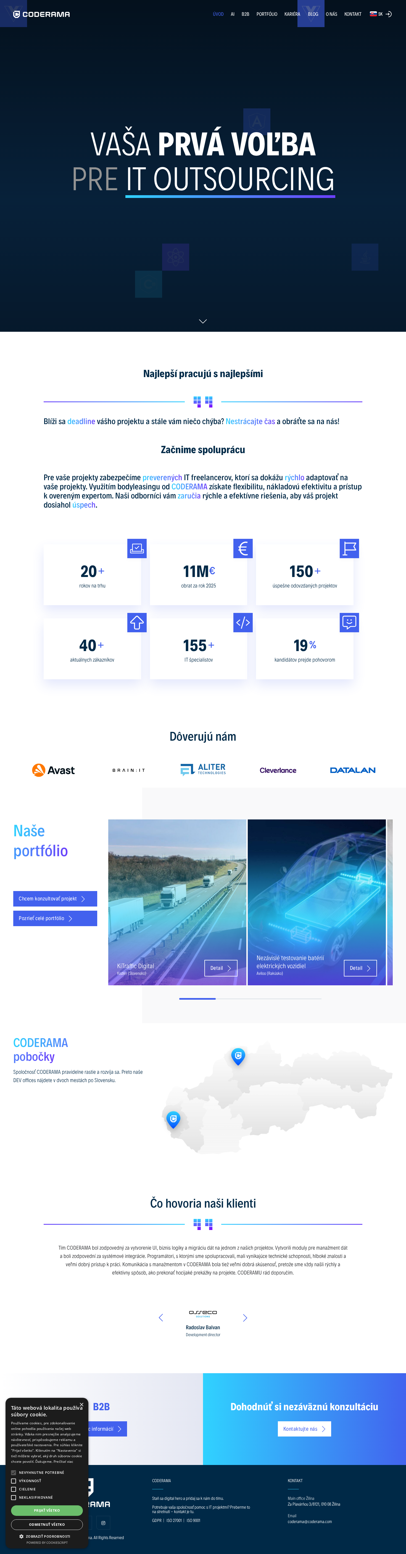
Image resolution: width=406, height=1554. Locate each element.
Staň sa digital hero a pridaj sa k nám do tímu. (188, 1498)
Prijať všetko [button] (47, 1510)
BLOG (313, 13)
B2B (245, 14)
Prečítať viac (63, 1461)
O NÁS (331, 14)
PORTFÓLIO (267, 14)
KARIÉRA (292, 14)
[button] (13, 1472)
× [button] (81, 1405)
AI (232, 14)
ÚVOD (218, 14)
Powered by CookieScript (47, 1542)
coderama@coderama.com (310, 1521)
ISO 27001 (174, 1520)
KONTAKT (353, 14)
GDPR (157, 1520)
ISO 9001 (193, 1520)
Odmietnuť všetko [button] (47, 1524)
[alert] (47, 1473)
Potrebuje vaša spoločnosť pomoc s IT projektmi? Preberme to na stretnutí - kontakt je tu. (201, 1509)
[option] (53, 770)
